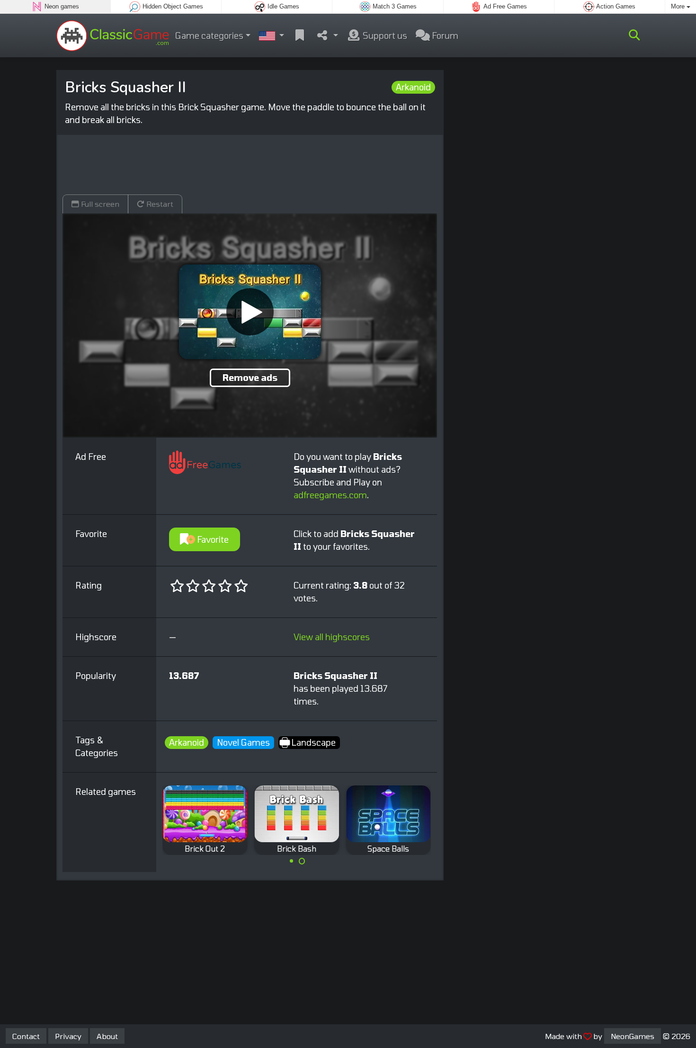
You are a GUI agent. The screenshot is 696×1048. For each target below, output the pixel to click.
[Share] (327, 35)
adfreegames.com (330, 495)
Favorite (212, 539)
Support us (384, 35)
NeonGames (632, 1035)
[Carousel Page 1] (291, 861)
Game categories (209, 35)
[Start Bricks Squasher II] (250, 311)
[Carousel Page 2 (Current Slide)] (302, 861)
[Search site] (634, 35)
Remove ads (250, 377)
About (107, 1035)
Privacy (68, 1035)
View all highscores (332, 637)
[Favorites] (299, 35)
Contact (26, 1035)
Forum (444, 35)
